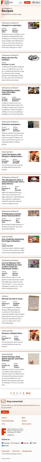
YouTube (26, 443)
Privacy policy (6, 451)
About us (4, 417)
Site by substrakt (6, 458)
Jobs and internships (8, 421)
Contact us (10, 435)
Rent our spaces (26, 424)
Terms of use (16, 451)
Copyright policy (27, 451)
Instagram (17, 443)
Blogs (23, 417)
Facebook (7, 443)
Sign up (4, 412)
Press (3, 424)
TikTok (34, 443)
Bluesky (6, 445)
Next (28, 393)
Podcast (24, 421)
